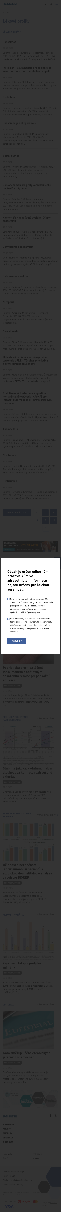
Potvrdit (17, 641)
